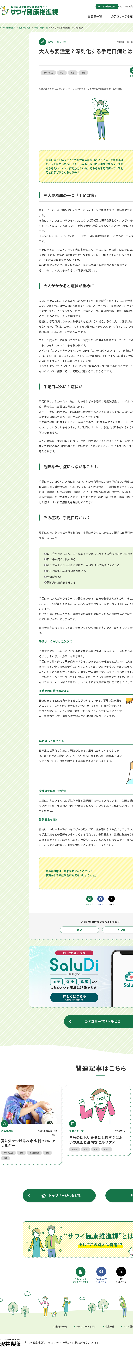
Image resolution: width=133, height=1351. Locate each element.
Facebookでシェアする (101, 1280)
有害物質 (35, 1152)
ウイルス (9, 1152)
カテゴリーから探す (86, 1326)
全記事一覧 (61, 1326)
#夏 (72, 72)
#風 (83, 72)
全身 (75, 1149)
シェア (100, 904)
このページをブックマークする (81, 1280)
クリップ (89, 904)
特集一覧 (109, 1326)
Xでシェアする (121, 1280)
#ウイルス (48, 72)
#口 (62, 72)
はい (79, 929)
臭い (107, 1149)
